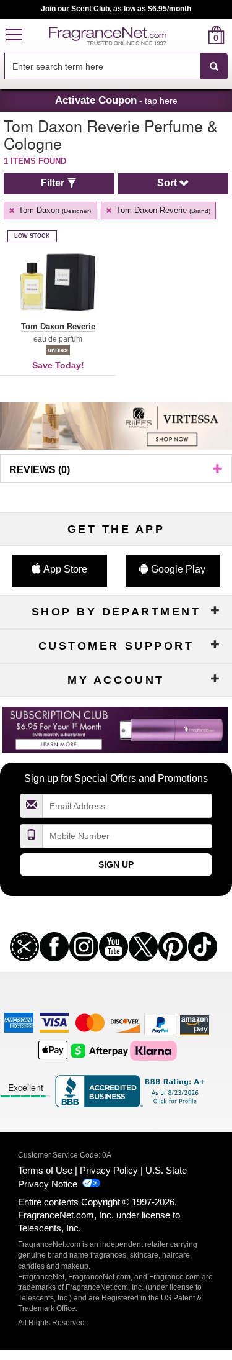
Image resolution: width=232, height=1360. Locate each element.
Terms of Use (45, 1170)
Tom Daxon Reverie (162, 210)
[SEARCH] (214, 66)
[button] (14, 35)
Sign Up (116, 864)
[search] (196, 35)
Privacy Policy (109, 1170)
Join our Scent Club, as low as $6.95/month (116, 8)
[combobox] (116, 66)
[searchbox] (102, 66)
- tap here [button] (116, 100)
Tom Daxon (53, 210)
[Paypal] (160, 1024)
